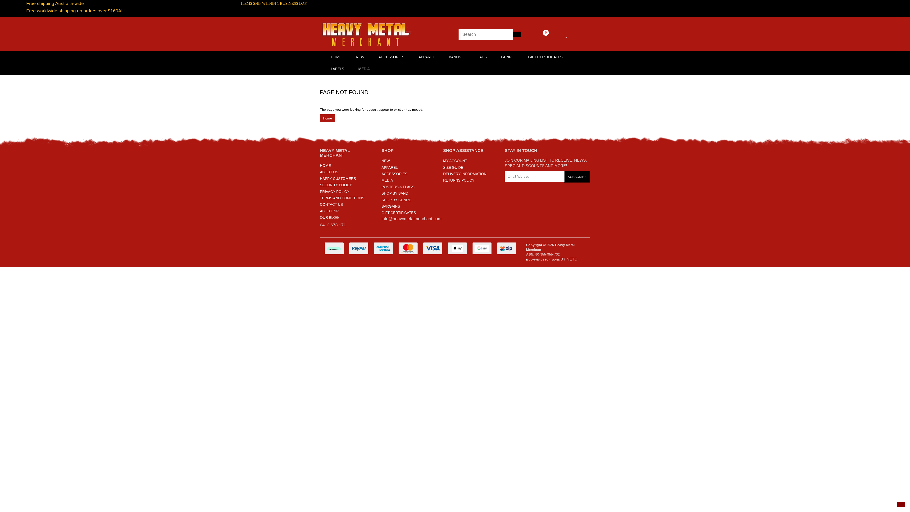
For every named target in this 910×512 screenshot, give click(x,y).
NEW (386, 161)
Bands (455, 57)
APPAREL (390, 167)
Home (327, 118)
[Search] (517, 34)
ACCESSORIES (394, 174)
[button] (901, 504)
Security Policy (336, 185)
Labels (337, 69)
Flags (481, 57)
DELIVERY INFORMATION (465, 174)
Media (364, 69)
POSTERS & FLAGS (398, 187)
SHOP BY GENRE (396, 200)
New (360, 57)
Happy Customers (338, 179)
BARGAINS (391, 206)
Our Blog (329, 217)
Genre (507, 57)
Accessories (391, 57)
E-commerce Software (543, 259)
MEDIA (387, 180)
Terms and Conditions (342, 198)
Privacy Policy (334, 192)
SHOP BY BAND (395, 193)
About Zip (329, 211)
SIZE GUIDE (453, 167)
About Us (329, 172)
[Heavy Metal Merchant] (367, 34)
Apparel (427, 57)
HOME (336, 57)
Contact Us (331, 204)
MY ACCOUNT (455, 161)
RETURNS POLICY (458, 180)
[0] (539, 36)
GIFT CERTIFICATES (399, 213)
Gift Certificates (545, 57)
